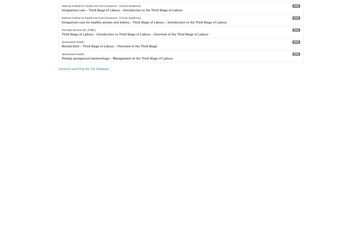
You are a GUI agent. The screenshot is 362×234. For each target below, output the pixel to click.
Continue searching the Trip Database (83, 69)
